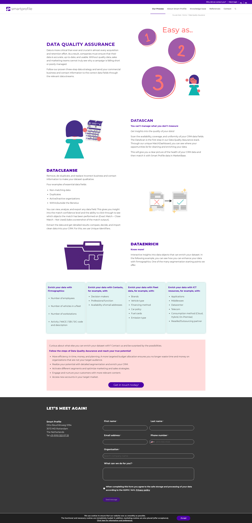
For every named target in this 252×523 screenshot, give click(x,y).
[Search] (235, 9)
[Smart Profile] (19, 9)
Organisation (112, 449)
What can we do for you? (118, 463)
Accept (183, 518)
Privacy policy (143, 490)
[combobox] (152, 442)
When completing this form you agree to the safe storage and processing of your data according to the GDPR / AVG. (149, 488)
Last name (157, 421)
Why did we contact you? (216, 2)
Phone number (159, 435)
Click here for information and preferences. (115, 520)
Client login (233, 2)
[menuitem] (216, 2)
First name (110, 421)
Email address (112, 435)
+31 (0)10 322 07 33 (59, 435)
